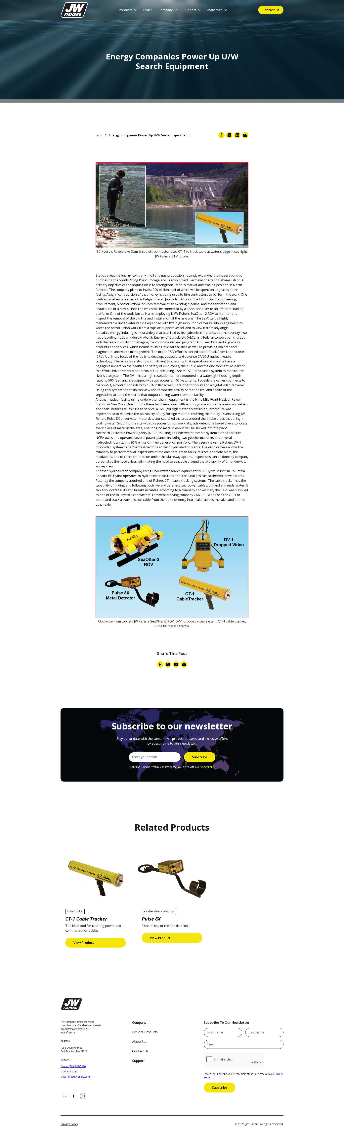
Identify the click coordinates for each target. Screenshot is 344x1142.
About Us (139, 1041)
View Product (83, 942)
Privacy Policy (207, 767)
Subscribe (219, 1087)
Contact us (270, 10)
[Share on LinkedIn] (237, 135)
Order (147, 10)
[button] (128, 10)
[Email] (245, 135)
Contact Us (140, 1051)
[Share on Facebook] (221, 135)
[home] (74, 10)
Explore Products (145, 1032)
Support (138, 1060)
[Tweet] (229, 135)
